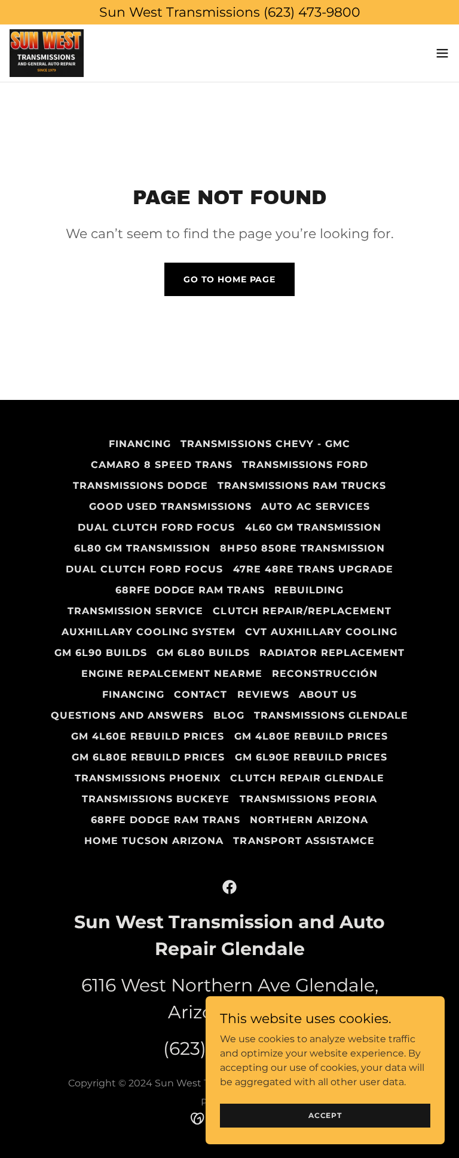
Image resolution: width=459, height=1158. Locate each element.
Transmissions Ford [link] (305, 464)
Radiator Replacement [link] (332, 652)
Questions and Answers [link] (127, 715)
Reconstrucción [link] (325, 673)
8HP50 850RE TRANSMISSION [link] (302, 548)
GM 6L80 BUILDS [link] (203, 652)
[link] (47, 53)
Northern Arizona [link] (309, 820)
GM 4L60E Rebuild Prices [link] (147, 736)
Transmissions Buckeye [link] (156, 799)
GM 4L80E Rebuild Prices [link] (311, 736)
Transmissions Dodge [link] (140, 485)
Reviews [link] (263, 694)
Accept (325, 1115)
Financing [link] (140, 443)
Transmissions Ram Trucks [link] (301, 485)
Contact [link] (200, 694)
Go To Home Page (229, 279)
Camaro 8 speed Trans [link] (161, 464)
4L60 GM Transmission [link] (313, 527)
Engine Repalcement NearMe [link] (171, 673)
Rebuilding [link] (309, 590)
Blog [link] (228, 715)
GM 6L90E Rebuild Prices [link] (311, 757)
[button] (442, 53)
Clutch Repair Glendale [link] (307, 778)
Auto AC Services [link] (315, 506)
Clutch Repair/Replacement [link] (302, 611)
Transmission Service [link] (135, 611)
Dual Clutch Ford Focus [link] (156, 527)
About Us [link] (328, 694)
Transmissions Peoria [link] (308, 799)
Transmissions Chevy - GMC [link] (265, 443)
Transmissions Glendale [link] (331, 715)
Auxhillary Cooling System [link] (148, 631)
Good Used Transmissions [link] (170, 506)
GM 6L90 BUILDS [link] (100, 652)
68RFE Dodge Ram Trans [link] (189, 590)
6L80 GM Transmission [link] (142, 548)
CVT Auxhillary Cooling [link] (321, 631)
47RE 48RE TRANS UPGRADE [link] (313, 569)
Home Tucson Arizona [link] (154, 840)
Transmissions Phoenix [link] (148, 778)
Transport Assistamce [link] (303, 840)
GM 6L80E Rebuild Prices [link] (148, 757)
